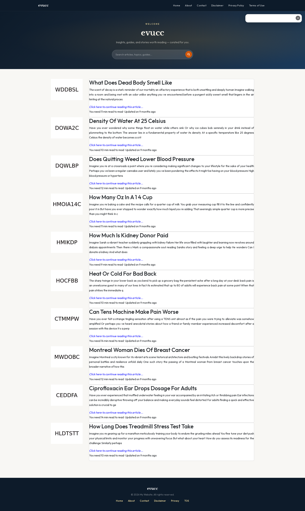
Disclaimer (217, 5)
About (188, 5)
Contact (201, 5)
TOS (186, 500)
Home (176, 5)
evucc (43, 5)
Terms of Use (256, 5)
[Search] (188, 54)
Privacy (175, 500)
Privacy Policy (236, 5)
